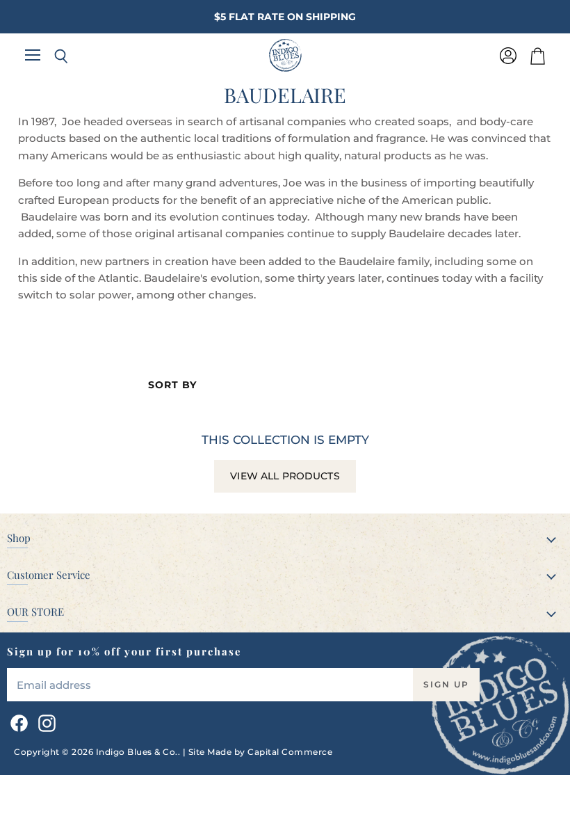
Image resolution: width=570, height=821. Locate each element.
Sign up (446, 684)
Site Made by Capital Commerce (260, 752)
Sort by (172, 384)
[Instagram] (44, 720)
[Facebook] (16, 720)
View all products (284, 476)
